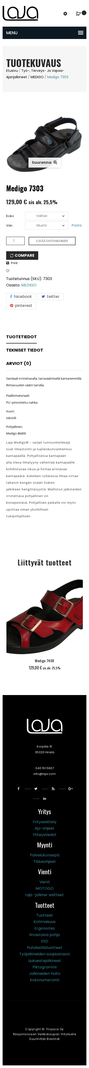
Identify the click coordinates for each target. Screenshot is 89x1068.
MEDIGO (37, 77)
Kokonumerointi (44, 980)
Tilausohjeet (44, 861)
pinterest (23, 305)
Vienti (44, 882)
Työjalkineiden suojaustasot (44, 954)
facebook (22, 296)
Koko (10, 216)
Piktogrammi (44, 967)
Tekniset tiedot (24, 350)
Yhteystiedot (44, 834)
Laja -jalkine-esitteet (44, 895)
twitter (53, 296)
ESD (44, 941)
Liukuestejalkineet (44, 960)
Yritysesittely (44, 822)
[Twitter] (36, 789)
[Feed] (53, 789)
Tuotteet (44, 915)
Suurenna (42, 162)
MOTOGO (45, 888)
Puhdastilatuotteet (44, 947)
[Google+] (70, 789)
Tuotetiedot (21, 337)
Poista (77, 225)
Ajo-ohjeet (44, 828)
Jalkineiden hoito (44, 973)
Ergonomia (44, 928)
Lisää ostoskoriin (52, 241)
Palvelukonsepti (44, 855)
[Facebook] (18, 789)
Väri (9, 225)
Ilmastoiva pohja (44, 935)
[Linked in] (44, 798)
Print (14, 263)
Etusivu (12, 70)
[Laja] (20, 13)
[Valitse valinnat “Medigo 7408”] (32, 649)
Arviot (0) (18, 363)
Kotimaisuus (44, 921)
